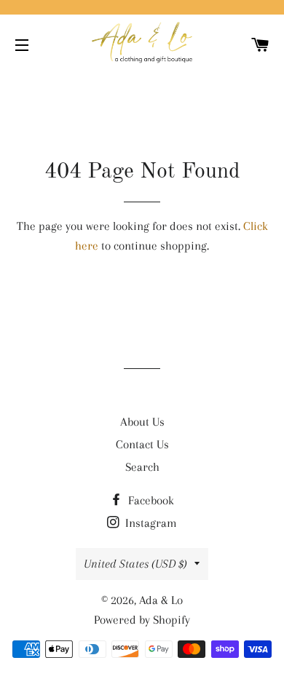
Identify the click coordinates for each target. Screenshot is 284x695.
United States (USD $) (135, 564)
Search (142, 467)
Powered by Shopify (142, 620)
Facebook (149, 500)
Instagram (149, 523)
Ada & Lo (161, 600)
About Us (142, 422)
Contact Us (142, 444)
